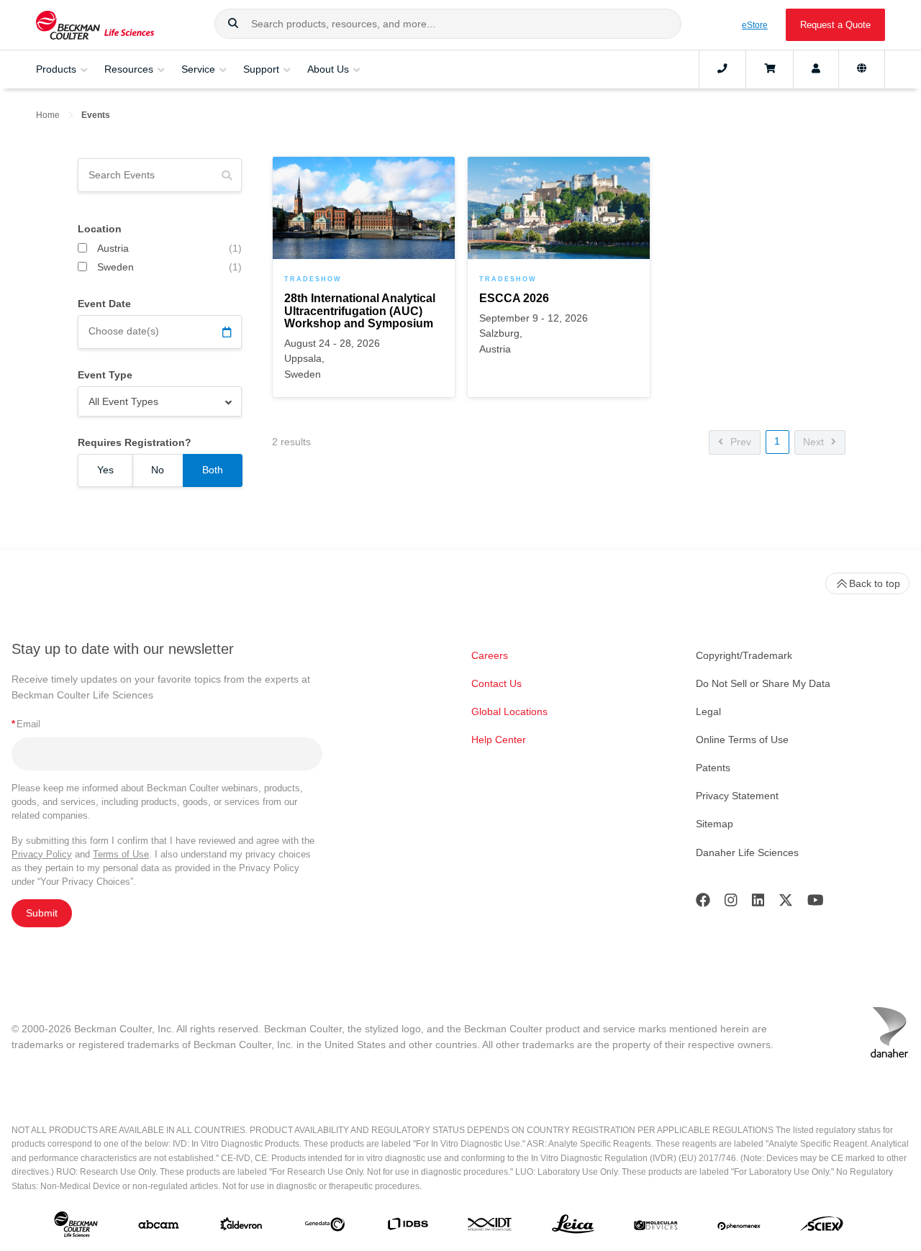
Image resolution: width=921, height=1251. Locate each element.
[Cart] (769, 69)
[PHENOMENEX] (739, 1227)
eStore (755, 24)
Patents (713, 767)
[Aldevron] (241, 1227)
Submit (42, 913)
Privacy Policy (42, 854)
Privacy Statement (737, 795)
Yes (105, 470)
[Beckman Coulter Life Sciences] (95, 25)
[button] (233, 24)
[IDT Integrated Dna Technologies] (490, 1226)
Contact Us (496, 683)
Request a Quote (835, 24)
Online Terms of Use (742, 739)
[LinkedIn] (758, 903)
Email (26, 724)
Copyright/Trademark (744, 655)
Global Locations (509, 711)
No (157, 470)
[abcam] (158, 1227)
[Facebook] (703, 903)
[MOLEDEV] (656, 1227)
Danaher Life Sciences (747, 852)
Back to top (874, 583)
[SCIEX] (822, 1227)
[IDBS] (407, 1227)
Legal (708, 711)
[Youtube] (815, 903)
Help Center (498, 739)
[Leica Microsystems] (573, 1227)
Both (212, 470)
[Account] (816, 69)
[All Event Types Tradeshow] (160, 401)
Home (48, 115)
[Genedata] (325, 1227)
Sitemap (714, 823)
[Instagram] (731, 903)
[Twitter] (786, 903)
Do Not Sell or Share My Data (763, 683)
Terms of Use (121, 854)
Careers (489, 655)
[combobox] (448, 23)
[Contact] (722, 69)
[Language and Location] (861, 69)
